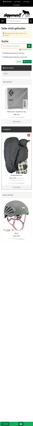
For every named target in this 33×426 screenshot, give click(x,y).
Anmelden (16, 5)
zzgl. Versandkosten (19, 117)
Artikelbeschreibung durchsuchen (13, 53)
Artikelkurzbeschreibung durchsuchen (15, 57)
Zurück (19, 62)
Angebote (7, 129)
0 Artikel (5, 424)
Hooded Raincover (16, 175)
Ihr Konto (26, 2)
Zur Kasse (17, 2)
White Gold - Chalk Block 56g (16, 112)
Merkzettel (7, 2)
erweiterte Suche (26, 50)
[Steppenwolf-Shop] (16, 13)
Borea (16, 233)
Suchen (27, 62)
